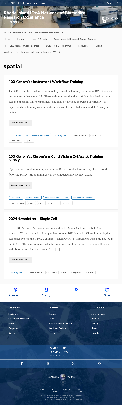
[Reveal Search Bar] (118, 3)
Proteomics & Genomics (83, 197)
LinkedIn (104, 21)
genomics (52, 272)
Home (7, 39)
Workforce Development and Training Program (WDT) (32, 52)
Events (52, 333)
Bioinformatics (80, 135)
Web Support (79, 390)
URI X (73, 363)
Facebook (103, 18)
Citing (99, 45)
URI (5, 32)
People (20, 39)
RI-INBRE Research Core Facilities (21, 45)
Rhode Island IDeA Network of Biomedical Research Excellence (45, 15)
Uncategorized (61, 135)
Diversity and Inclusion (18, 319)
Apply (46, 295)
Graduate (95, 319)
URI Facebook (22, 363)
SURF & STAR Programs (58, 45)
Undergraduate (98, 314)
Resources (83, 45)
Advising (94, 323)
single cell (16, 140)
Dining (51, 319)
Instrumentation (32, 197)
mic (104, 135)
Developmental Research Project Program (75, 39)
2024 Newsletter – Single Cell (33, 218)
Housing (52, 314)
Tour (76, 295)
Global (11, 323)
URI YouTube (99, 363)
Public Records (54, 390)
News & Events (39, 39)
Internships (96, 333)
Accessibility (67, 389)
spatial (29, 140)
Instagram (107, 18)
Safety (11, 333)
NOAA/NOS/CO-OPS (60, 356)
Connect (15, 295)
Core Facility (16, 135)
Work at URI (42, 390)
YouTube (116, 18)
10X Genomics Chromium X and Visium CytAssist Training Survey (56, 158)
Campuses (13, 328)
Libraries (94, 328)
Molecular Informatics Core (37, 135)
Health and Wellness (58, 328)
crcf (94, 135)
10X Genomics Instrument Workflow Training (46, 81)
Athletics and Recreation (60, 323)
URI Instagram (48, 363)
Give (107, 295)
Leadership (13, 314)
